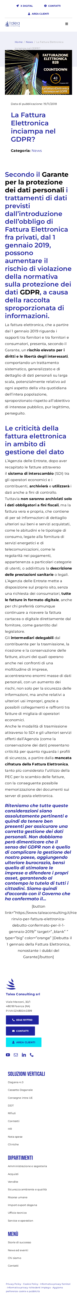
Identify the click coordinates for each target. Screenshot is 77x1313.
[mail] (16, 1055)
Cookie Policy (30, 1284)
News (29, 41)
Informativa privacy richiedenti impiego (29, 1287)
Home (19, 41)
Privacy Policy (13, 1284)
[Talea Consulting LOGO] (12, 23)
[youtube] (8, 1055)
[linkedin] (24, 1055)
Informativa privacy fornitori (55, 1284)
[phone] (32, 1055)
